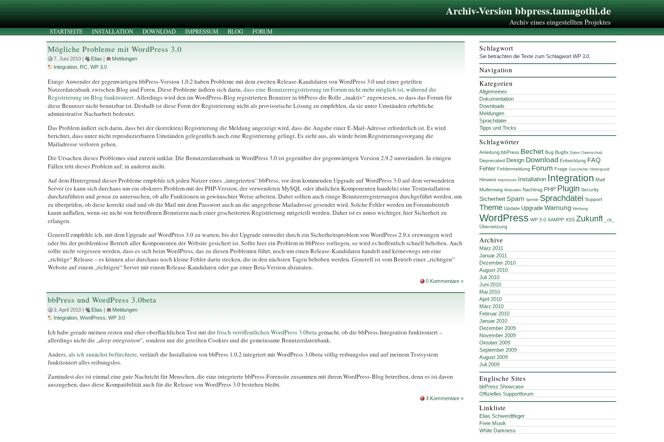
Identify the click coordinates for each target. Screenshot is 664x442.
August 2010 (493, 270)
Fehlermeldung (513, 169)
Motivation (512, 190)
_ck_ (609, 219)
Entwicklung (573, 160)
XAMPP (555, 219)
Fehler (487, 168)
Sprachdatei (492, 120)
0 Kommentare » (444, 281)
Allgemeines (493, 91)
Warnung (557, 207)
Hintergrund (599, 169)
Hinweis (487, 179)
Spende (532, 199)
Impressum (201, 31)
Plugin (568, 188)
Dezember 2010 (497, 263)
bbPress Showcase (501, 386)
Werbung (580, 208)
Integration (65, 67)
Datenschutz (592, 152)
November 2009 (497, 335)
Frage (561, 169)
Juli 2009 (489, 364)
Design (515, 160)
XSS (570, 219)
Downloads (492, 106)
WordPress (92, 318)
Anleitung (489, 152)
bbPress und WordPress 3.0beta (102, 300)
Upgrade (532, 208)
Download (159, 31)
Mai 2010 (489, 292)
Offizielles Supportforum (506, 394)
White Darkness (497, 430)
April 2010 (490, 299)
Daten (575, 152)
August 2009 (493, 357)
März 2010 (491, 306)
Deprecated (492, 160)
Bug (549, 152)
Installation (112, 31)
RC (83, 67)
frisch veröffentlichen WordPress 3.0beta (267, 332)
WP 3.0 (98, 67)
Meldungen (124, 59)
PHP (550, 189)
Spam (515, 198)
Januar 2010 (493, 321)
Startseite (66, 31)
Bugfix (562, 152)
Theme (490, 207)
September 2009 (498, 350)
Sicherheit (492, 199)
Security (590, 189)
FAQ (594, 160)
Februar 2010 (494, 313)
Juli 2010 (489, 277)
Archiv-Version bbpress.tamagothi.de (528, 10)
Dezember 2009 (497, 328)
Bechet (532, 151)
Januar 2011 (493, 255)
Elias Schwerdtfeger (502, 416)
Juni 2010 (490, 284)
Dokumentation (496, 99)
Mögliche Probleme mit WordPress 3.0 (115, 49)
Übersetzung (493, 226)
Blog (235, 31)
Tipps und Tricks (497, 128)
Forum (262, 31)
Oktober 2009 (494, 343)
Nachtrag (533, 189)
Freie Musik (492, 423)
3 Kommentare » (444, 398)
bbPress (510, 152)
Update (512, 208)
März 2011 (491, 248)
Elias (96, 59)
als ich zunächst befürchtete (102, 354)
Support (593, 199)
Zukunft (589, 218)
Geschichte (578, 169)
